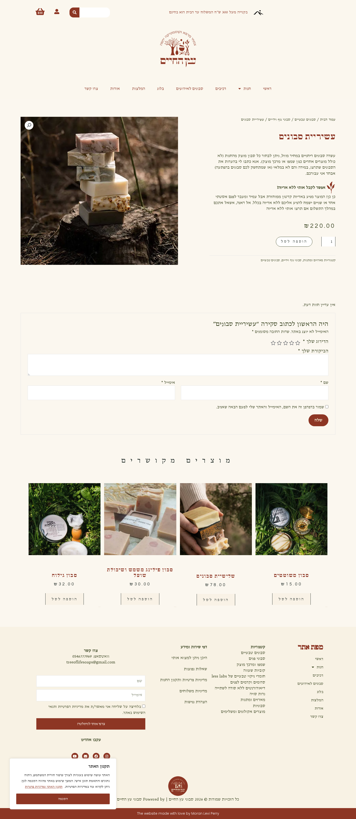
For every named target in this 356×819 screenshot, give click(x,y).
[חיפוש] (74, 12)
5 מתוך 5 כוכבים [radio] (273, 342)
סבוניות (259, 706)
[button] (29, 125)
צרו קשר (91, 88)
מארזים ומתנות (313, 260)
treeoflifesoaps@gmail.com (90, 662)
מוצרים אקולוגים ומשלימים (243, 711)
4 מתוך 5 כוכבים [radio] (279, 342)
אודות (115, 88)
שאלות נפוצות (195, 669)
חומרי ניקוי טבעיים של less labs (238, 676)
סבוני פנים (257, 658)
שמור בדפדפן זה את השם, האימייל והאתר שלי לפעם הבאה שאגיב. (270, 407)
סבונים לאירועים (189, 88)
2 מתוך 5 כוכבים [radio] (291, 342)
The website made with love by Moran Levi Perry (178, 813)
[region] (63, 783)
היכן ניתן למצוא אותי (189, 658)
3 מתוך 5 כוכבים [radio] (285, 342)
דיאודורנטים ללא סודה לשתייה (240, 688)
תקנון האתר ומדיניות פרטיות (43, 787)
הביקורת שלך (313, 351)
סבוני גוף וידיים (279, 119)
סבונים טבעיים (305, 119)
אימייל (168, 382)
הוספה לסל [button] (291, 599)
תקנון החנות (170, 680)
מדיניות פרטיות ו (193, 680)
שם (324, 382)
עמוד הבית (327, 119)
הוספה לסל (294, 241)
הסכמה (63, 799)
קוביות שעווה (254, 670)
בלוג (160, 88)
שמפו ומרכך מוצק (251, 664)
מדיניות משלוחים (193, 691)
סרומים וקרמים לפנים (247, 682)
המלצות (138, 88)
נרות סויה (257, 694)
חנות (247, 88)
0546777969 (82, 656)
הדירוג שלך (315, 341)
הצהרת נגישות (195, 702)
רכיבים (220, 88)
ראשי (267, 88)
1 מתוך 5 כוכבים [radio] (297, 342)
